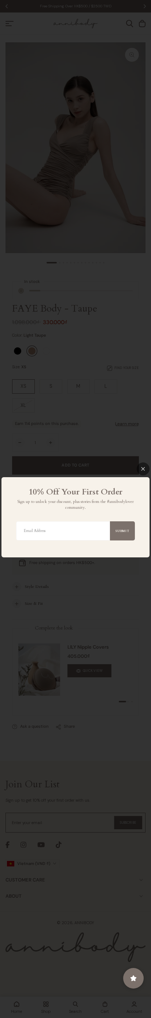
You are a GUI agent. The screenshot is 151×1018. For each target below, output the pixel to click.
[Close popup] (143, 468)
